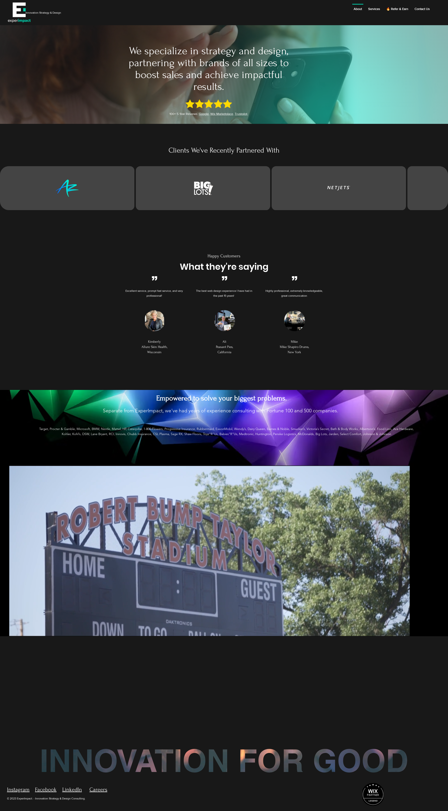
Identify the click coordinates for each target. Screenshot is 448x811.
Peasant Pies (224, 347)
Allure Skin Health (154, 347)
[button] (403, 632)
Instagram (18, 790)
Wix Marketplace (221, 114)
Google (204, 114)
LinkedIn (72, 790)
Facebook (46, 790)
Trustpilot (241, 114)
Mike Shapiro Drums (294, 347)
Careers (98, 790)
